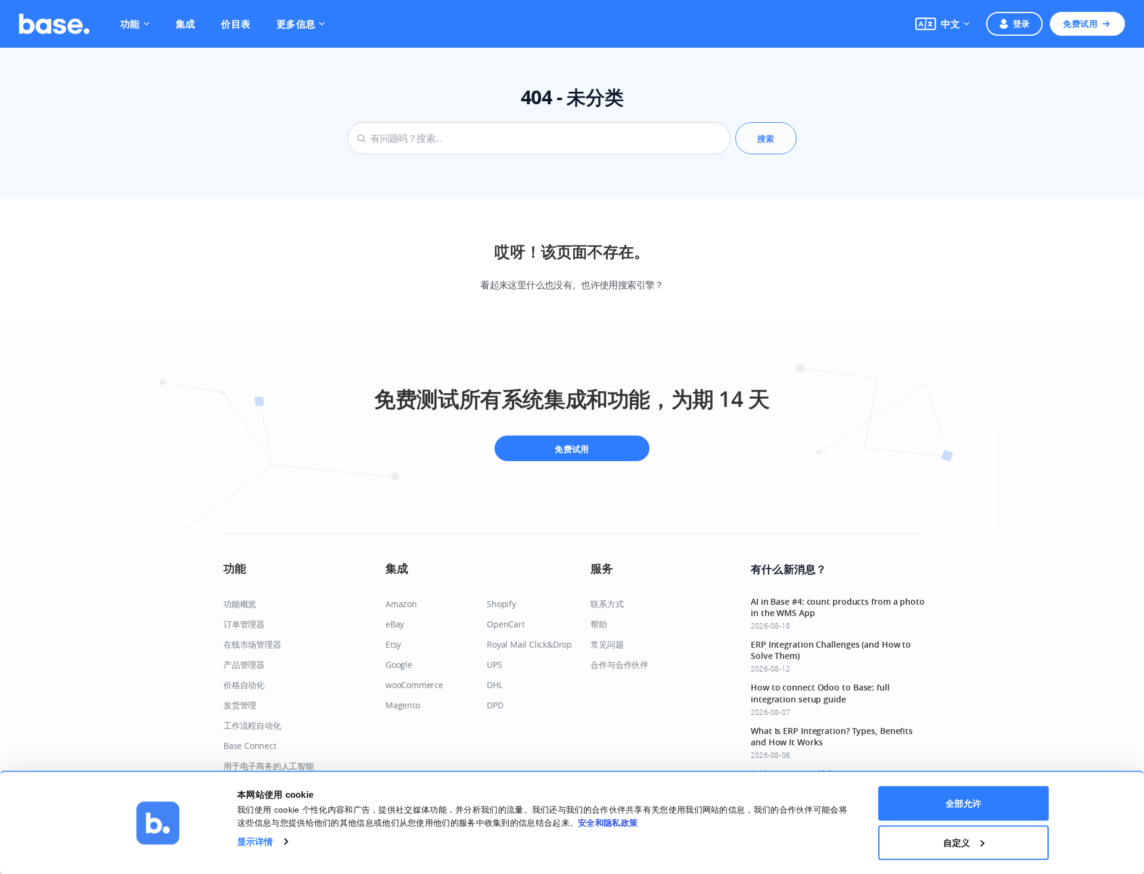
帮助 (598, 624)
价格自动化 (244, 685)
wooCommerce (414, 685)
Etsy (393, 644)
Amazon (401, 603)
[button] (942, 24)
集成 (185, 23)
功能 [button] (130, 23)
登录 (1021, 23)
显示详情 (255, 841)
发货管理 (239, 705)
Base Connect (249, 745)
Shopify (501, 603)
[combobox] (538, 138)
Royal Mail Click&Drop (529, 644)
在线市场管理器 (252, 644)
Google (399, 664)
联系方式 (606, 603)
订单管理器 (244, 624)
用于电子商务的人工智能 (268, 766)
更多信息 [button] (295, 23)
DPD (495, 705)
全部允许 (963, 803)
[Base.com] (54, 24)
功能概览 (239, 603)
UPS (494, 664)
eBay (395, 624)
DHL (494, 685)
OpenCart (505, 624)
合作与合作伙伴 (619, 664)
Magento (403, 705)
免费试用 (1080, 23)
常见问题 (606, 644)
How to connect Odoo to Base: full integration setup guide (820, 693)
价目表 (235, 23)
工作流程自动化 (252, 725)
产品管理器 (244, 664)
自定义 (956, 842)
